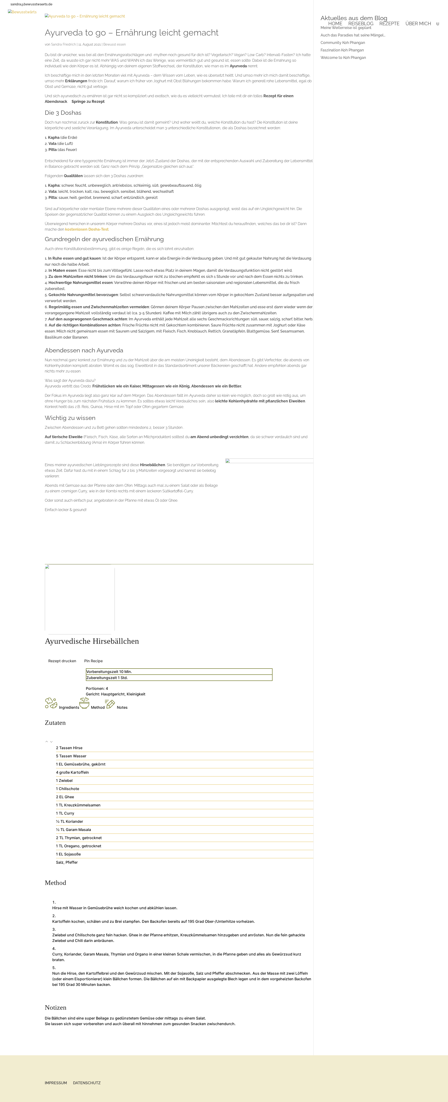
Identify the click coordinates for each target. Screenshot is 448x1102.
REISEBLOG (360, 24)
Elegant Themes (72, 1095)
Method (98, 707)
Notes (122, 707)
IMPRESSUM (56, 1083)
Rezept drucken (62, 660)
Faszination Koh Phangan (342, 50)
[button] (47, 742)
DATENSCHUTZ (87, 1083)
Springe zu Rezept (88, 101)
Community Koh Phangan (343, 42)
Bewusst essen (114, 44)
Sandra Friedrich (63, 44)
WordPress (108, 1095)
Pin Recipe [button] (93, 660)
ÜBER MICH (418, 24)
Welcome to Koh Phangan (343, 57)
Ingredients (69, 707)
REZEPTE (389, 24)
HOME (335, 24)
